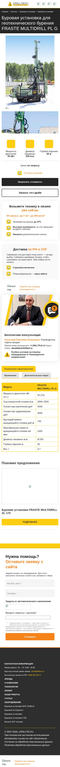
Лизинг (8, 690)
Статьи (8, 698)
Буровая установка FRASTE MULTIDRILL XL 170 (29, 511)
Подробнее (30, 522)
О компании (11, 683)
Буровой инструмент (13, 710)
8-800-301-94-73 (34, 675)
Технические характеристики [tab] (18, 369)
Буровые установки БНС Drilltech (19, 706)
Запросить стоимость (30, 182)
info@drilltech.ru (37, 671)
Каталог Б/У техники (13, 722)
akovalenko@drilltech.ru (22, 348)
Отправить (30, 636)
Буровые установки (13, 714)
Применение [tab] (10, 375)
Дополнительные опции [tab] (36, 375)
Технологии (11, 687)
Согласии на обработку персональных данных (22, 630)
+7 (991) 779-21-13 (37, 346)
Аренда (8, 679)
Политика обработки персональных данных (27, 745)
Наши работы (12, 694)
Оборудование (12, 702)
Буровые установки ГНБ (15, 718)
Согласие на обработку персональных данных (28, 742)
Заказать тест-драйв (30, 193)
